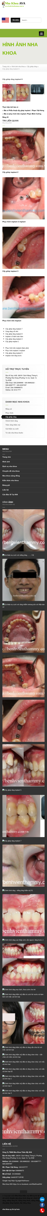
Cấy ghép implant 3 (10, 271)
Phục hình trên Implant (11, 321)
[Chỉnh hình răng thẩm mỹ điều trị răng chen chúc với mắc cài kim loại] (23, 1063)
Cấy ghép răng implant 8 (13, 334)
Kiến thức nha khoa (10, 480)
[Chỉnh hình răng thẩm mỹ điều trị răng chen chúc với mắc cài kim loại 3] (23, 1092)
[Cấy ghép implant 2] (23, 676)
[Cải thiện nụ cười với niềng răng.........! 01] (18, 555)
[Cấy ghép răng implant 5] (11, 790)
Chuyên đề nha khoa (11, 471)
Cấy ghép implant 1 (12, 341)
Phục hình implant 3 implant (15, 350)
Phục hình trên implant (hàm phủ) (17, 348)
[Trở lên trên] (23, 1191)
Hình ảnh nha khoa (18, 66)
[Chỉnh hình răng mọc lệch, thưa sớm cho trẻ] (18, 989)
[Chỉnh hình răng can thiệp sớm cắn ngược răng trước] (23, 915)
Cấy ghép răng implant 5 (13, 353)
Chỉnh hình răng (12, 421)
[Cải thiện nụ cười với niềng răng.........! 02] (23, 580)
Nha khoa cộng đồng (11, 476)
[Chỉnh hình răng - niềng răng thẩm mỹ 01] (17, 890)
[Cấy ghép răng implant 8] (23, 865)
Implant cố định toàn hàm (14, 336)
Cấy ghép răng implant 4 (13, 339)
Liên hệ (5, 490)
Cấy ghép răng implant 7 (13, 329)
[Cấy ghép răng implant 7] (11, 841)
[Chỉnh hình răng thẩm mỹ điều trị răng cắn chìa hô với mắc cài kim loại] (23, 1048)
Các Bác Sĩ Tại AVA (10, 494)
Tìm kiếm (15, 20)
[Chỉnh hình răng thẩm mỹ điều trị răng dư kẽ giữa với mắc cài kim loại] (23, 1118)
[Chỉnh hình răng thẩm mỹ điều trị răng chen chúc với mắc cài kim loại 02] (23, 1070)
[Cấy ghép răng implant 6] (23, 816)
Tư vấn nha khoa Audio (14, 433)
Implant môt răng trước (13, 356)
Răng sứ (9, 409)
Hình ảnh (6, 462)
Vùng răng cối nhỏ (11, 331)
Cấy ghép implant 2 (10, 172)
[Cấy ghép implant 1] (23, 631)
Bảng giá (6, 485)
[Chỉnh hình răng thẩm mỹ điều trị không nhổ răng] (23, 1022)
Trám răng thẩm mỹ (13, 425)
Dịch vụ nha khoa (9, 466)
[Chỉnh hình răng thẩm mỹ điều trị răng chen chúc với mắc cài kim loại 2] (23, 1084)
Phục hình (9, 413)
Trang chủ (5, 66)
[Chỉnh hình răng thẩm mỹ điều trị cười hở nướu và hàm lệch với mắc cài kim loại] (23, 995)
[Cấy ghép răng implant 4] (23, 765)
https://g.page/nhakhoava (20, 1181)
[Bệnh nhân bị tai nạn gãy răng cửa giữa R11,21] (23, 530)
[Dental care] (5, 20)
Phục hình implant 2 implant (14, 222)
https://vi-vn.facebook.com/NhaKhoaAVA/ (27, 1184)
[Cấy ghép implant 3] (23, 720)
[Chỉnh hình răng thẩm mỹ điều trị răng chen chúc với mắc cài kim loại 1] (23, 1077)
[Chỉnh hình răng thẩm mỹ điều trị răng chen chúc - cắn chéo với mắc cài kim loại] (23, 1056)
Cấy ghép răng (32, 66)
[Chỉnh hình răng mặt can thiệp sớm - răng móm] (23, 965)
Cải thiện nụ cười (12, 429)
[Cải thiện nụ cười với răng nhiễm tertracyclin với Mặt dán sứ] (23, 605)
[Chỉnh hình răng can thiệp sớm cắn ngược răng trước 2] (22, 940)
